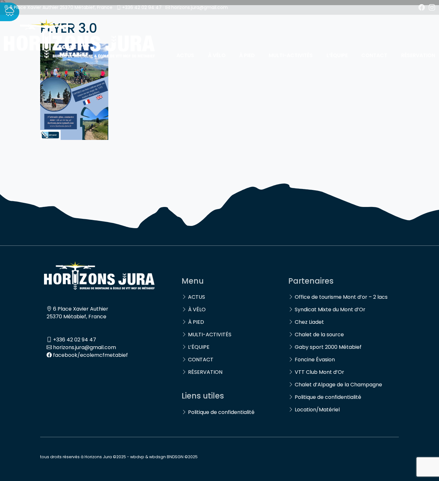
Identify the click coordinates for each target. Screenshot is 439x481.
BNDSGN (175, 457)
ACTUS (185, 55)
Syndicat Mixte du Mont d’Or (330, 309)
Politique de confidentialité (221, 412)
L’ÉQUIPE (337, 55)
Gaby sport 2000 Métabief (328, 347)
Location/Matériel (317, 409)
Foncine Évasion (315, 359)
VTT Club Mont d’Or (319, 372)
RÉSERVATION (418, 55)
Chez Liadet (309, 322)
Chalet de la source (319, 334)
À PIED (247, 55)
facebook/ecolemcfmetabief (90, 355)
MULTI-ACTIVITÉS (291, 55)
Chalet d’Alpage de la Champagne (338, 384)
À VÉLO (217, 55)
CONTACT (374, 55)
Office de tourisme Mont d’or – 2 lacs (341, 297)
